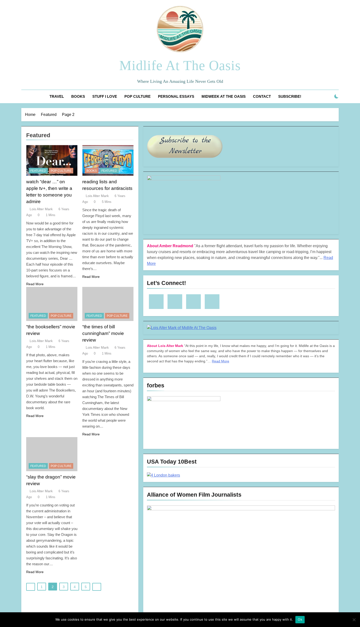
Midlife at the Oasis (180, 65)
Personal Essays (176, 96)
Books (78, 96)
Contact (262, 96)
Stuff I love (104, 96)
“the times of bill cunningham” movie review (103, 333)
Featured (38, 170)
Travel (56, 96)
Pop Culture (137, 96)
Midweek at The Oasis (224, 96)
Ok (300, 619)
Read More (35, 284)
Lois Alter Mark (41, 209)
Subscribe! (289, 96)
